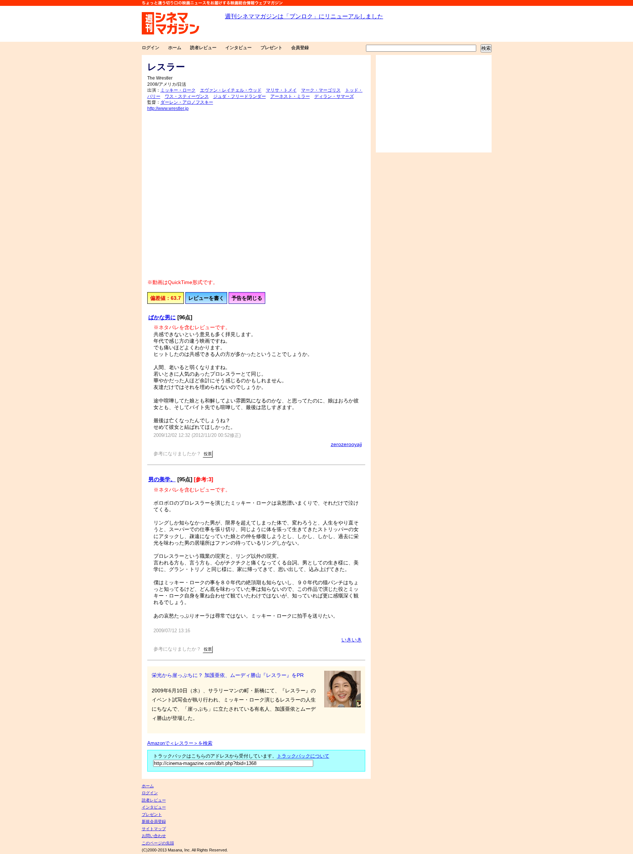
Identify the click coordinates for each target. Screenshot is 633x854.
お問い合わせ (154, 835)
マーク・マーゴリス (321, 90)
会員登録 (300, 47)
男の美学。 (162, 479)
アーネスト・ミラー (290, 96)
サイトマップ (154, 829)
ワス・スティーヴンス (187, 96)
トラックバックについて (303, 756)
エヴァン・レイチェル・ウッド (231, 90)
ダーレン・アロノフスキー (186, 102)
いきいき (351, 640)
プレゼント (271, 47)
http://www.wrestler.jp (168, 108)
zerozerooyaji (346, 444)
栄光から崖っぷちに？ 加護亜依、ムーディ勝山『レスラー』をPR (228, 675)
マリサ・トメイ (281, 90)
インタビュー (238, 47)
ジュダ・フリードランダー (239, 96)
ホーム (174, 47)
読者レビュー (203, 47)
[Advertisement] (434, 104)
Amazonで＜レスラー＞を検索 (179, 743)
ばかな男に (162, 317)
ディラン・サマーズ (334, 96)
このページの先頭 (158, 843)
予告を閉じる (247, 298)
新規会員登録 (154, 821)
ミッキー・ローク (178, 90)
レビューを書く (206, 298)
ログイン (150, 47)
